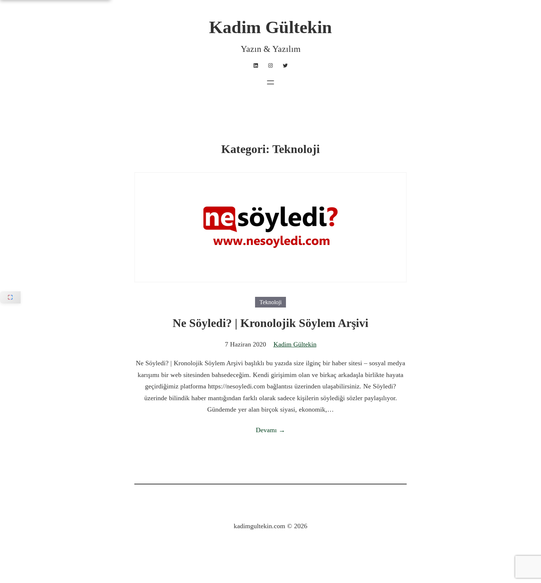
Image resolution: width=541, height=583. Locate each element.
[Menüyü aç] (270, 82)
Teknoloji (270, 302)
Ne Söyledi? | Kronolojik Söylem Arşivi (270, 323)
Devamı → (270, 430)
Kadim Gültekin (270, 27)
